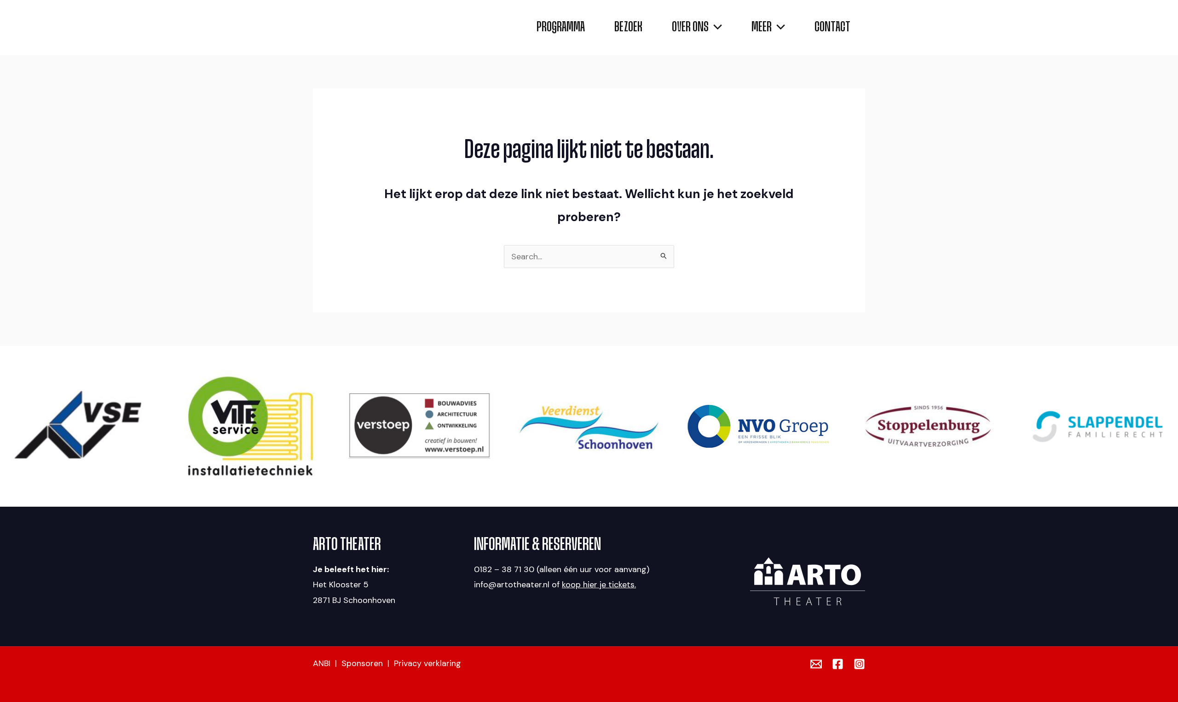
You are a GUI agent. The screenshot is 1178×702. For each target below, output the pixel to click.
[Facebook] (837, 664)
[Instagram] (859, 664)
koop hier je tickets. (599, 584)
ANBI (321, 663)
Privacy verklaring (427, 663)
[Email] (816, 664)
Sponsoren (362, 663)
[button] (715, 28)
